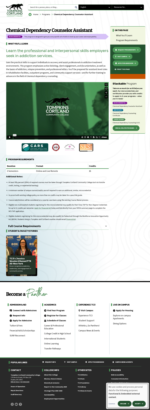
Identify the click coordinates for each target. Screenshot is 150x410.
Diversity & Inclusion (51, 383)
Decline (123, 404)
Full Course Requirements (24, 226)
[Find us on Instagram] (12, 404)
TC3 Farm (81, 379)
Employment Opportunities (54, 399)
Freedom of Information (120, 383)
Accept (137, 404)
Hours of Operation (18, 386)
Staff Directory (16, 394)
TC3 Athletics (83, 375)
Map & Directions (17, 390)
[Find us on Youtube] (16, 404)
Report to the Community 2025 (55, 387)
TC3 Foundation (83, 383)
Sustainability (49, 395)
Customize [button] (112, 404)
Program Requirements (127, 40)
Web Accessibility (117, 375)
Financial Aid (71, 219)
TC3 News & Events (85, 391)
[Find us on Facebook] (20, 404)
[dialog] (127, 396)
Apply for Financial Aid (42, 208)
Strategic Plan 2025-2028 (53, 391)
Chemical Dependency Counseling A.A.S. (126, 123)
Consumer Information (119, 379)
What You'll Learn (124, 35)
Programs (46, 14)
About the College (51, 375)
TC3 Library (82, 387)
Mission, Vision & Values (53, 379)
